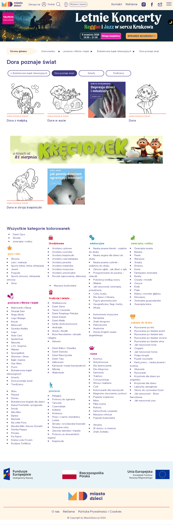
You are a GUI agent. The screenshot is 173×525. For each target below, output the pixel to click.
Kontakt (116, 4)
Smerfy (91, 73)
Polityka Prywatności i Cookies (99, 511)
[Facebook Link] (152, 4)
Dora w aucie (56, 120)
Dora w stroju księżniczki (24, 207)
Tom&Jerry (118, 73)
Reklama (131, 4)
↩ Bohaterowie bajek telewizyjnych (28, 73)
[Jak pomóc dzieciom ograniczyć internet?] (66, 186)
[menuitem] (29, 73)
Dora (132, 120)
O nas (55, 511)
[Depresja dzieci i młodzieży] (107, 100)
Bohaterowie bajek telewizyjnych (114, 51)
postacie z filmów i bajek (76, 51)
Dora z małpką (17, 120)
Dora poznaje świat (64, 73)
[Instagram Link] (144, 4)
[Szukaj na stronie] (54, 4)
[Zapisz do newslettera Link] (160, 4)
